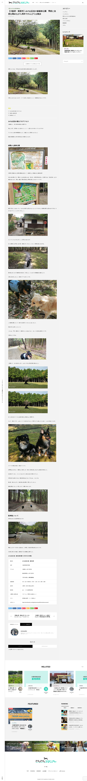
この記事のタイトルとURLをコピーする (32, 63)
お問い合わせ (62, 771)
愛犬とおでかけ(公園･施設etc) (69, 16)
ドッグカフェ (65, 14)
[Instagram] (2, 777)
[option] (73, 44)
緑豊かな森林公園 (13, 113)
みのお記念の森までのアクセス (16, 111)
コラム (64, 25)
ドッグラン (65, 11)
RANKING (32, 771)
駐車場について (13, 115)
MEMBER (39, 771)
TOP (28, 771)
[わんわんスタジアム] (19, 2)
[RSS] (2, 778)
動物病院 (65, 23)
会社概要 (44, 771)
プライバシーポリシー (53, 771)
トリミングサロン (66, 20)
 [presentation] (82, 666)
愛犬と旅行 (65, 18)
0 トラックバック (44, 646)
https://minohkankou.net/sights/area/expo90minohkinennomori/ (35, 602)
